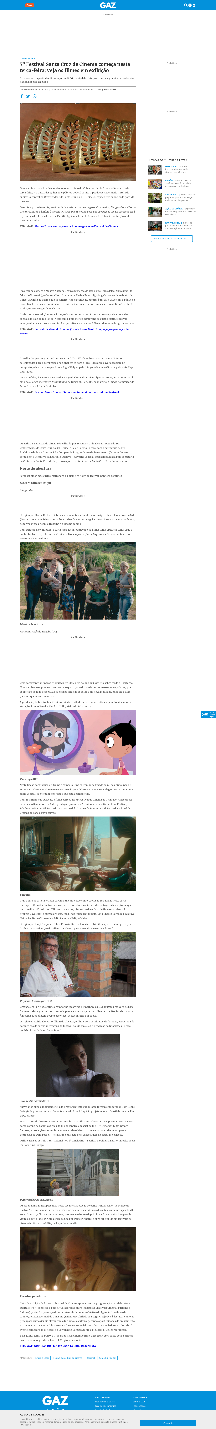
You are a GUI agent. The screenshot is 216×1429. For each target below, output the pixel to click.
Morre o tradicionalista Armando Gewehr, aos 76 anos (176, 169)
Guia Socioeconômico (105, 1405)
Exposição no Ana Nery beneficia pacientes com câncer (180, 211)
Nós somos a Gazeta (105, 1401)
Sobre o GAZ (139, 1401)
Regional (91, 1357)
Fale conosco (139, 1405)
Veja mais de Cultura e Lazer (170, 238)
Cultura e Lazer (42, 1357)
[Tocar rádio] (190, 5)
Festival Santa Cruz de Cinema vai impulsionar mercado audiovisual (77, 392)
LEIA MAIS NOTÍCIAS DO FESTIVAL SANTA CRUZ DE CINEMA (58, 1345)
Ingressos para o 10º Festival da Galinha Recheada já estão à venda (179, 225)
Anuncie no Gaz (102, 1397)
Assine (29, 5)
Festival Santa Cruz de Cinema (67, 1357)
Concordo (168, 1423)
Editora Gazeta (140, 1397)
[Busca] (186, 5)
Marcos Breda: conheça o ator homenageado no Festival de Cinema (76, 226)
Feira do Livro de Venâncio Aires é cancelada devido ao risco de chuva (178, 183)
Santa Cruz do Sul (107, 1357)
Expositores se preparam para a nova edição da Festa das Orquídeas (180, 197)
